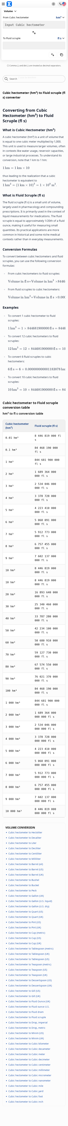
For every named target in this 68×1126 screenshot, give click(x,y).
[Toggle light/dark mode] (53, 4)
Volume (8, 11)
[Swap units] (34, 32)
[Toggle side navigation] (3, 4)
